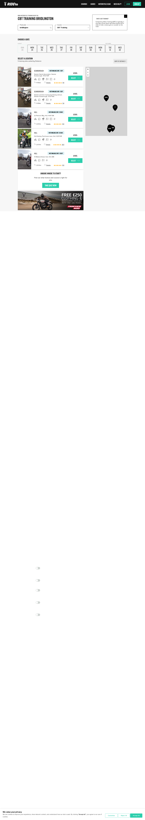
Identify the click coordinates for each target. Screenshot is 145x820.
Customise (111, 815)
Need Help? (117, 4)
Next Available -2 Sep (56, 71)
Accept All (136, 815)
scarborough (39, 71)
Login (128, 4)
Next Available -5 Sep (56, 91)
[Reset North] (87, 75)
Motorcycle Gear (104, 4)
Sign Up (136, 4)
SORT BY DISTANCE (120, 61)
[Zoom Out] (87, 72)
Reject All (124, 815)
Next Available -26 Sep (56, 153)
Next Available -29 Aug (56, 112)
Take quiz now (50, 185)
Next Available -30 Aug (56, 133)
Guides (93, 4)
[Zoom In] (87, 69)
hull (35, 112)
